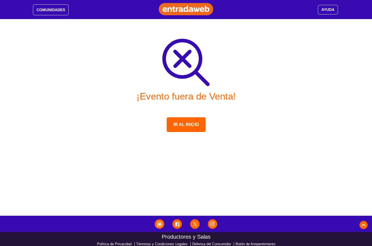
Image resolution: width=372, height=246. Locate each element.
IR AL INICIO (186, 124)
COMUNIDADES (50, 10)
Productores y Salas (186, 237)
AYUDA (327, 9)
